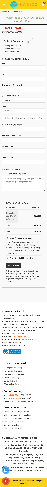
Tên (4, 63)
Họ (3, 74)
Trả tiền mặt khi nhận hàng (21, 258)
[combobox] (23, 100)
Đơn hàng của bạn (12, 51)
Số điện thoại (8, 146)
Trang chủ (6, 12)
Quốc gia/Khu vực (10, 96)
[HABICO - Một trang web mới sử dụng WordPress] (23, 5)
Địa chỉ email (8, 157)
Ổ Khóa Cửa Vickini (14, 471)
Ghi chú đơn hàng (14, 174)
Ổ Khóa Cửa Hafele (34, 471)
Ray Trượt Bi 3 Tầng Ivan (16, 455)
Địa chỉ (5, 106)
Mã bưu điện (12, 125)
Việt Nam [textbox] (7, 100)
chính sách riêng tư (26, 279)
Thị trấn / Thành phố (11, 135)
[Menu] (4, 4)
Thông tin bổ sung (12, 48)
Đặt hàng (13, 265)
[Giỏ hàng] (43, 4)
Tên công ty (12, 85)
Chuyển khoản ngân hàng (21, 238)
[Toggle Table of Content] (27, 42)
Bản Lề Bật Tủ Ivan (14, 442)
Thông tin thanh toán (13, 46)
